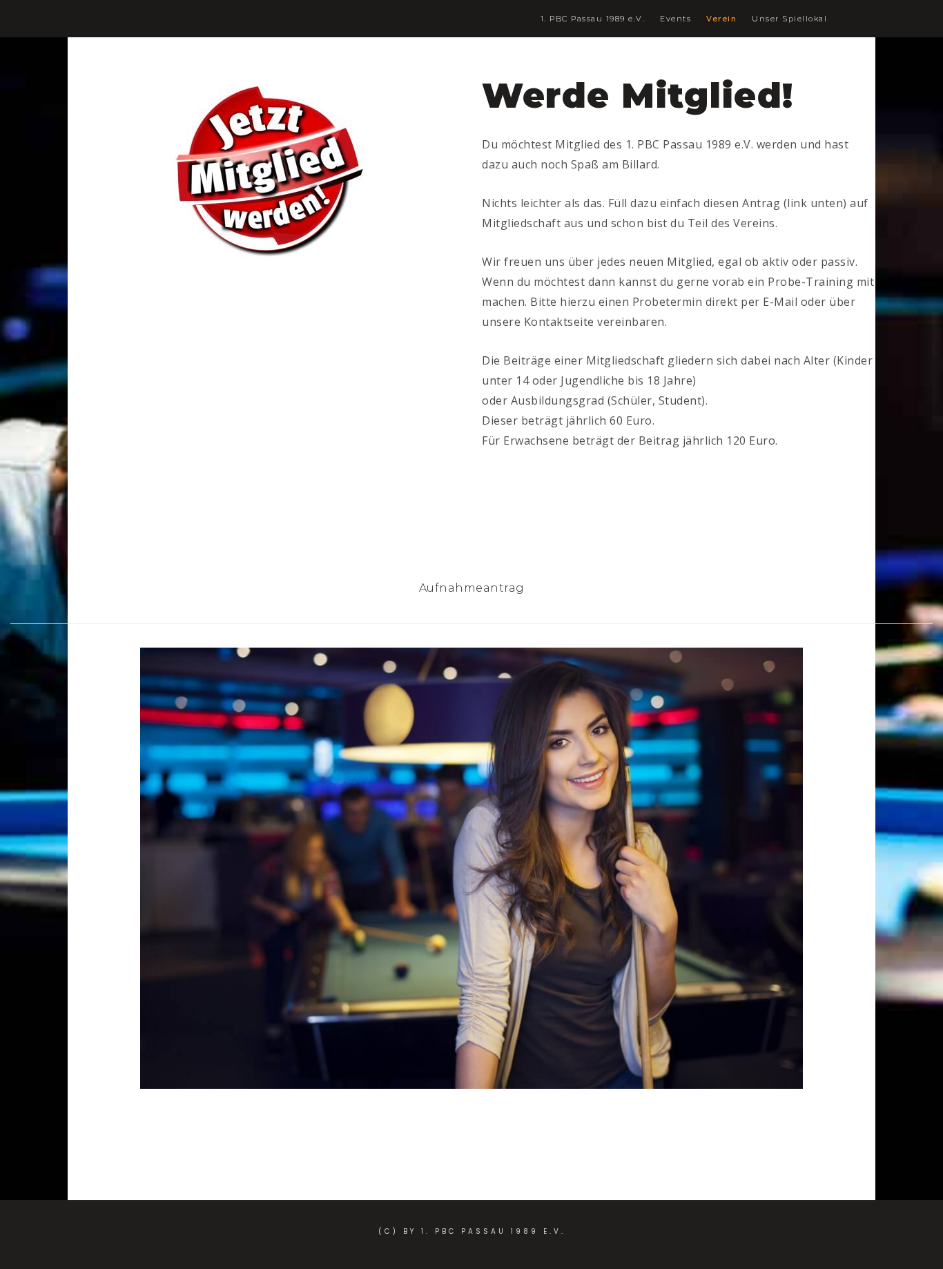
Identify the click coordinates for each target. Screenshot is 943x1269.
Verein (721, 18)
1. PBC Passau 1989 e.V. (593, 18)
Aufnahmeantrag (472, 587)
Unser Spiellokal (789, 18)
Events (675, 18)
